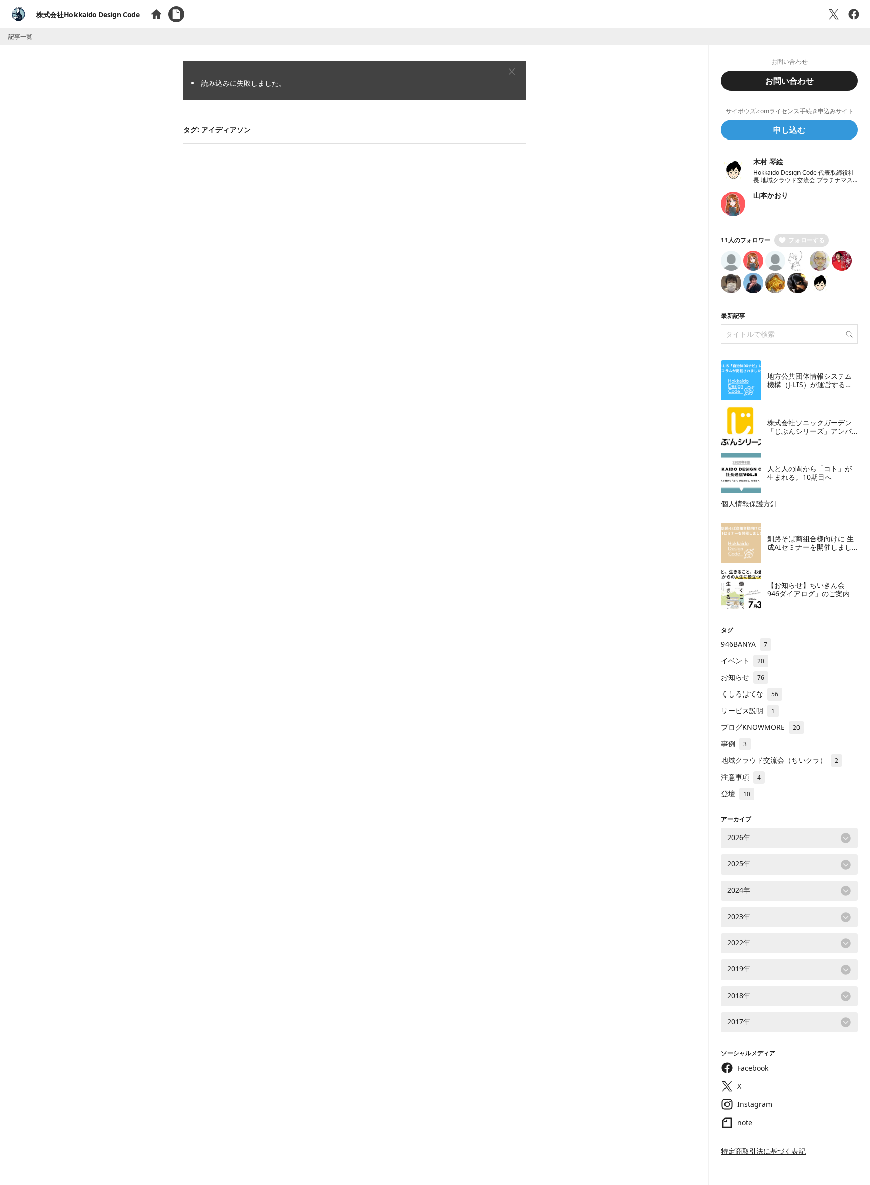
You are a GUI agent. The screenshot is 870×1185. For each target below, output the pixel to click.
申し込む (789, 129)
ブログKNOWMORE (760, 727)
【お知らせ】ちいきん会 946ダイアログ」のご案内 (808, 589)
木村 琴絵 (768, 161)
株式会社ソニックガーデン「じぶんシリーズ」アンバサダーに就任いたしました (809, 431)
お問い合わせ (789, 80)
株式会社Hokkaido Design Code (88, 14)
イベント (742, 660)
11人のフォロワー (745, 240)
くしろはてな (749, 694)
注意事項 (741, 777)
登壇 (735, 793)
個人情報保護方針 (749, 503)
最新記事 (733, 315)
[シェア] (854, 14)
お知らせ (742, 677)
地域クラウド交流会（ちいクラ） (779, 760)
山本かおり (770, 195)
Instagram (754, 1104)
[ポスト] (834, 14)
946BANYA (744, 644)
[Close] (511, 71)
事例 (734, 743)
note (744, 1122)
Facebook (752, 1068)
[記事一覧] (176, 14)
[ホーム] (156, 14)
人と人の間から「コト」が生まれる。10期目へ (809, 473)
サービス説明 (748, 710)
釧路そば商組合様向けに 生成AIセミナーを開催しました (810, 547)
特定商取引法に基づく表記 (763, 1151)
